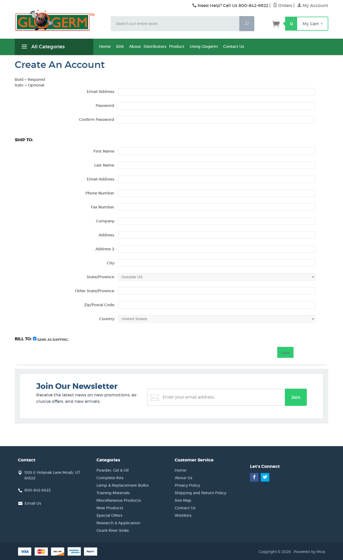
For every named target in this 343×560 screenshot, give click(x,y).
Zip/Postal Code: (99, 304)
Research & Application (118, 523)
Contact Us (233, 46)
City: (111, 263)
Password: (105, 105)
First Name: (104, 151)
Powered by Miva (309, 551)
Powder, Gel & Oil (112, 470)
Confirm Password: (97, 119)
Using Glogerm (204, 46)
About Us (183, 477)
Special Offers (109, 515)
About (135, 46)
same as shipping (52, 340)
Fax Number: (103, 207)
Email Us (33, 503)
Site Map (183, 500)
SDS (120, 46)
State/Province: (101, 276)
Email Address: (101, 91)
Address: (107, 235)
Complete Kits (110, 477)
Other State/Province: (95, 290)
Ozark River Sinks (112, 530)
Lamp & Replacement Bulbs (122, 485)
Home (105, 46)
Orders (284, 5)
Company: (105, 221)
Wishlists (183, 515)
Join (295, 397)
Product (176, 46)
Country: (107, 318)
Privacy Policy (187, 485)
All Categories (47, 47)
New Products (109, 507)
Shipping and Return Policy (200, 492)
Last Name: (104, 165)
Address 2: (105, 249)
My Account (314, 5)
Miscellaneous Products (118, 500)
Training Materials (113, 492)
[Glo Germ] (59, 20)
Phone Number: (100, 193)
